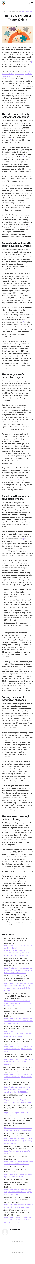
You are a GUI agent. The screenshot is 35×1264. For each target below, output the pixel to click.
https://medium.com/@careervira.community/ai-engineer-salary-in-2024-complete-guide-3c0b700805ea (18, 1089)
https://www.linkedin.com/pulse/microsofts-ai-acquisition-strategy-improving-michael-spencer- (18, 1140)
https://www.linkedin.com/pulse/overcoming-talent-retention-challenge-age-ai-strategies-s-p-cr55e (18, 1192)
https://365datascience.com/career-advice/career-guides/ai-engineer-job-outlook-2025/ (18, 1003)
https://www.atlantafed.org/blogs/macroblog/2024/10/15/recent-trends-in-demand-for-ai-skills (18, 1219)
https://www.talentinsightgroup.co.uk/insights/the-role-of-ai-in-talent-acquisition (18, 1061)
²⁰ (30, 720)
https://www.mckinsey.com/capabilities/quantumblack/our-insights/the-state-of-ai (18, 1048)
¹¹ (29, 227)
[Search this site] (28, 3)
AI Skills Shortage (26, 12)
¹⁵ (21, 346)
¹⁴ (23, 322)
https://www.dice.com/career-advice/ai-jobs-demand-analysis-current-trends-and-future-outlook (18, 1021)
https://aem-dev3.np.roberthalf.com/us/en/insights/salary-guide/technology (18, 1033)
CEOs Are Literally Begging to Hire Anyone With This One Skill (17, 74)
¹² (19, 283)
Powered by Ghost (17, 1252)
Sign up (17, 1247)
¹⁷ (18, 480)
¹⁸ (23, 539)
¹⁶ (6, 351)
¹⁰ (32, 220)
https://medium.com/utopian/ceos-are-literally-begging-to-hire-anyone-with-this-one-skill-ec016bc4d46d (18, 970)
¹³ (32, 315)
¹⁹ (23, 716)
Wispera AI (15, 1230)
